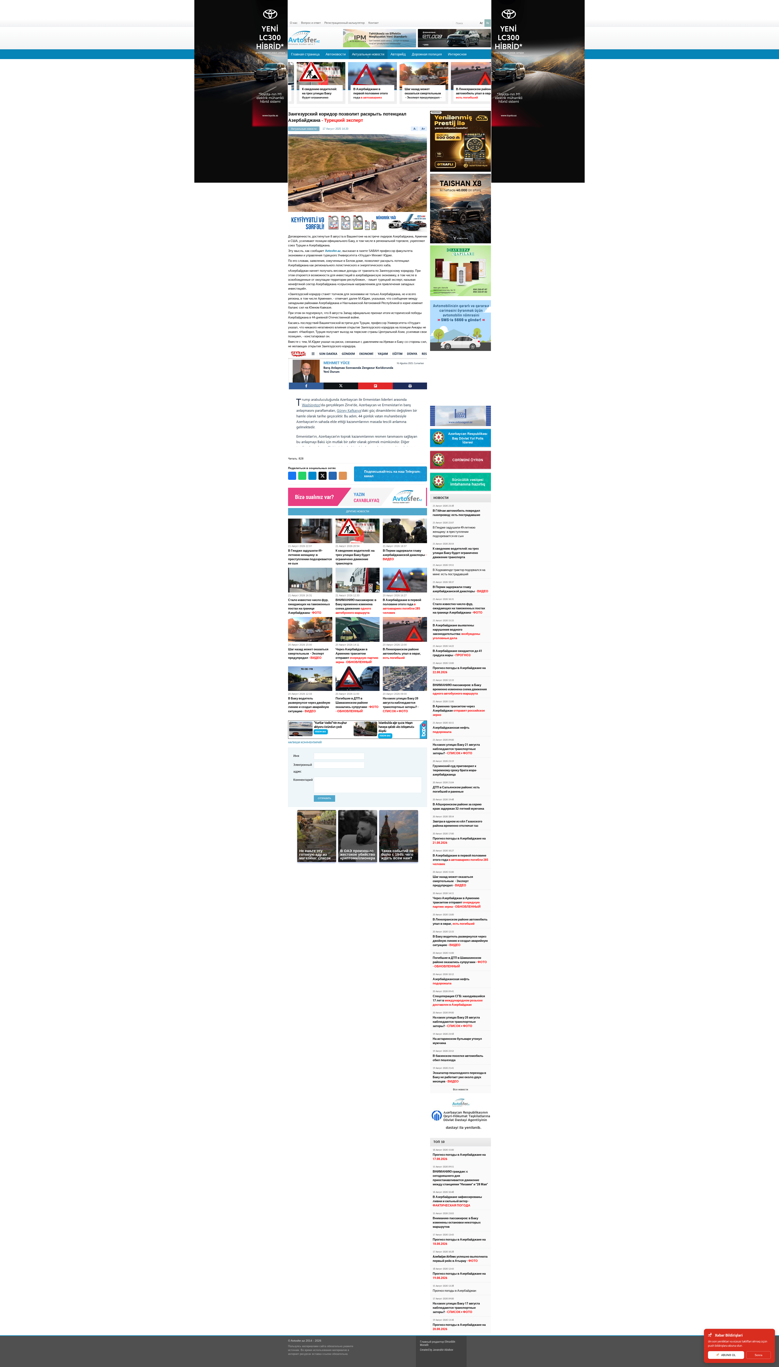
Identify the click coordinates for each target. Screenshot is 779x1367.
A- (414, 128)
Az (481, 23)
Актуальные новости (368, 55)
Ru (487, 23)
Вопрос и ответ (311, 22)
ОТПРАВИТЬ (324, 798)
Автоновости (336, 54)
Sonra (758, 1355)
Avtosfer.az (333, 250)
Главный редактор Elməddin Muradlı (437, 1343)
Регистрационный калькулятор (344, 22)
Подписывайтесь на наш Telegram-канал (392, 474)
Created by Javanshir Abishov (436, 1349)
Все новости (460, 1089)
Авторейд (398, 54)
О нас (293, 22)
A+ (423, 128)
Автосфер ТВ (301, 64)
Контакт (373, 22)
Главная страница (305, 54)
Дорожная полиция (427, 54)
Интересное (457, 54)
